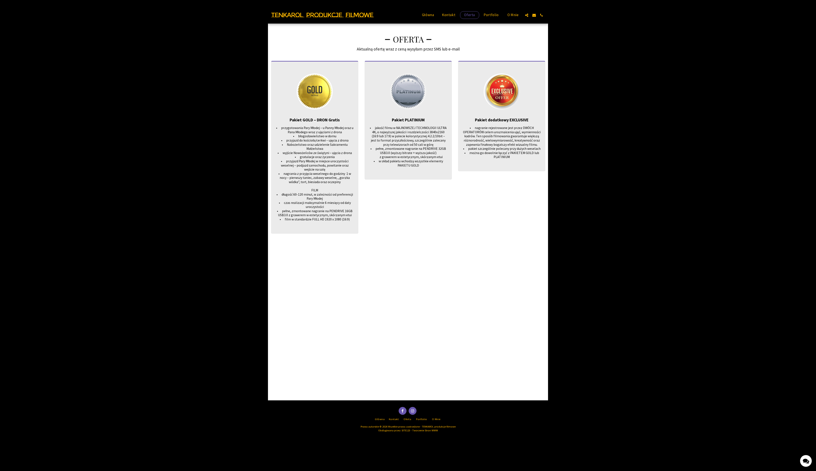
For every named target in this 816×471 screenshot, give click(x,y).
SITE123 (406, 430)
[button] (526, 15)
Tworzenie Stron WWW (425, 430)
